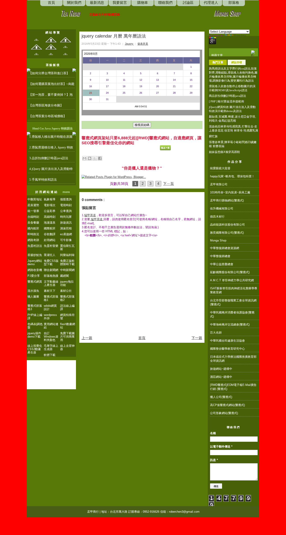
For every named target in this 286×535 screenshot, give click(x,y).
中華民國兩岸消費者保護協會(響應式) (232, 314)
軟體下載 (49, 355)
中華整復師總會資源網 (224, 248)
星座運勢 (33, 205)
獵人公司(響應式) (221, 397)
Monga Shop (227, 13)
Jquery (129, 43)
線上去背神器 (67, 347)
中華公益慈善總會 (221, 264)
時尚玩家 (66, 216)
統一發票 (33, 211)
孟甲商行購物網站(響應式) (227, 200)
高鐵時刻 (49, 216)
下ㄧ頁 (168, 184)
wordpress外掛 (50, 316)
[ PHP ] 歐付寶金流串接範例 (226, 101)
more (66, 192)
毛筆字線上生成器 (51, 347)
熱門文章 (217, 62)
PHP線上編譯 (34, 316)
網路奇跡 (33, 240)
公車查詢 (66, 211)
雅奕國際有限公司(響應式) (227, 232)
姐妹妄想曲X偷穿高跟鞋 (224, 152)
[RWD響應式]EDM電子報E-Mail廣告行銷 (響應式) (233, 387)
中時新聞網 (67, 270)
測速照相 (66, 228)
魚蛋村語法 (34, 245)
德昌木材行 (217, 216)
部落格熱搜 (51, 275)
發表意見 (142, 43)
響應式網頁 (34, 281)
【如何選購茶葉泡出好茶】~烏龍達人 (51, 85)
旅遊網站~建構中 (221, 368)
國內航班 (33, 228)
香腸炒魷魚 (34, 255)
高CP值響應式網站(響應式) (227, 405)
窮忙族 (213, 136)
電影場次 (49, 205)
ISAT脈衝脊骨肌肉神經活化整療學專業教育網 (233, 290)
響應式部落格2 (67, 298)
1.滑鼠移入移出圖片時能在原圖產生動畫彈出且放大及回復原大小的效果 (51, 138)
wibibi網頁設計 (50, 307)
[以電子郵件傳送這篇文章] (84, 158)
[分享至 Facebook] (100, 158)
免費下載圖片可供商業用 (67, 337)
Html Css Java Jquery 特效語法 (52, 128)
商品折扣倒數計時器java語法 (227, 95)
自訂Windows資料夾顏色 (51, 337)
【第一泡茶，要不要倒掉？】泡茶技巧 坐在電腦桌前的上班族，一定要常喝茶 (51, 96)
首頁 (141, 338)
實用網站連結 (51, 325)
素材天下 (49, 290)
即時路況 (33, 234)
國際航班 (49, 228)
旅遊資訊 (66, 222)
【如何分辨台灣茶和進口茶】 (49, 73)
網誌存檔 (236, 62)
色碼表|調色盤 (35, 325)
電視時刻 (66, 205)
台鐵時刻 (33, 216)
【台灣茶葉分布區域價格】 (47, 116)
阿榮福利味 (67, 255)
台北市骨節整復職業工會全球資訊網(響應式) (233, 302)
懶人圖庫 (33, 296)
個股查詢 (66, 199)
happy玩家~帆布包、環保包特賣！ (232, 176)
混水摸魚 (33, 290)
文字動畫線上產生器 (51, 283)
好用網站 (49, 240)
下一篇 (196, 338)
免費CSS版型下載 (51, 262)
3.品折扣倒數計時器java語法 (48, 158)
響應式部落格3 (34, 307)
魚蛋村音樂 (51, 245)
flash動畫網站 (67, 325)
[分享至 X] (95, 158)
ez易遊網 (66, 234)
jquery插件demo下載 (34, 335)
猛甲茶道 (90, 215)
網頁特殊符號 (67, 316)
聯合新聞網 (51, 270)
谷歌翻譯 (49, 234)
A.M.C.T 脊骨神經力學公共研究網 (232, 280)
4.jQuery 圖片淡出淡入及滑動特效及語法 (51, 170)
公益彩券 (49, 211)
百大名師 (216, 332)
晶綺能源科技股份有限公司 (227, 224)
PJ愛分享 (33, 275)
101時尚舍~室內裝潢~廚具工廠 (230, 192)
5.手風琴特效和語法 (43, 179)
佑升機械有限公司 (221, 208)
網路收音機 (34, 270)
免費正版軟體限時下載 (67, 262)
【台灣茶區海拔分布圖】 (46, 105)
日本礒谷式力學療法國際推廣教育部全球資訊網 (233, 358)
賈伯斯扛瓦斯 (67, 247)
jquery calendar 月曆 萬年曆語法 (114, 36)
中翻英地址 (34, 199)
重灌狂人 (49, 255)
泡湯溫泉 (49, 222)
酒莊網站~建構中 (221, 377)
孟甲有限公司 (218, 184)
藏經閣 (64, 275)
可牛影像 (66, 240)
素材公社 (66, 290)
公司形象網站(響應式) (224, 413)
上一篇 (87, 338)
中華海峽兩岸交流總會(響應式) (230, 324)
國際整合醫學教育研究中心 (227, 348)
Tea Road (70, 13)
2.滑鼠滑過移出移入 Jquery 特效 (51, 147)
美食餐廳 (33, 222)
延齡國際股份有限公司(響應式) (230, 272)
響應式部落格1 (51, 298)
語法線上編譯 (67, 307)
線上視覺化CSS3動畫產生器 (34, 349)
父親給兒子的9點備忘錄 (104, 14)
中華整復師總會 (220, 256)
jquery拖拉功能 (67, 283)
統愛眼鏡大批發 (220, 168)
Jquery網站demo (34, 262)
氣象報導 (49, 199)
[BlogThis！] (89, 158)
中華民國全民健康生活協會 (227, 340)
